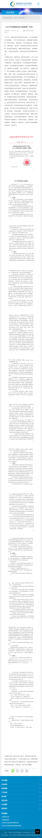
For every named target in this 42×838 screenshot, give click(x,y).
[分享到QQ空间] (22, 770)
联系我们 (4, 808)
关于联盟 (4, 780)
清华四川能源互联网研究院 (10, 823)
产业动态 (4, 792)
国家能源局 (5, 820)
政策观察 (4, 788)
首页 (15, 17)
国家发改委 (5, 817)
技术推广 (4, 796)
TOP (37, 831)
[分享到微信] (12, 770)
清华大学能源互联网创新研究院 (11, 825)
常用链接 (4, 813)
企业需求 (4, 804)
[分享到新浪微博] (17, 770)
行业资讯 (4, 784)
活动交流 (4, 800)
